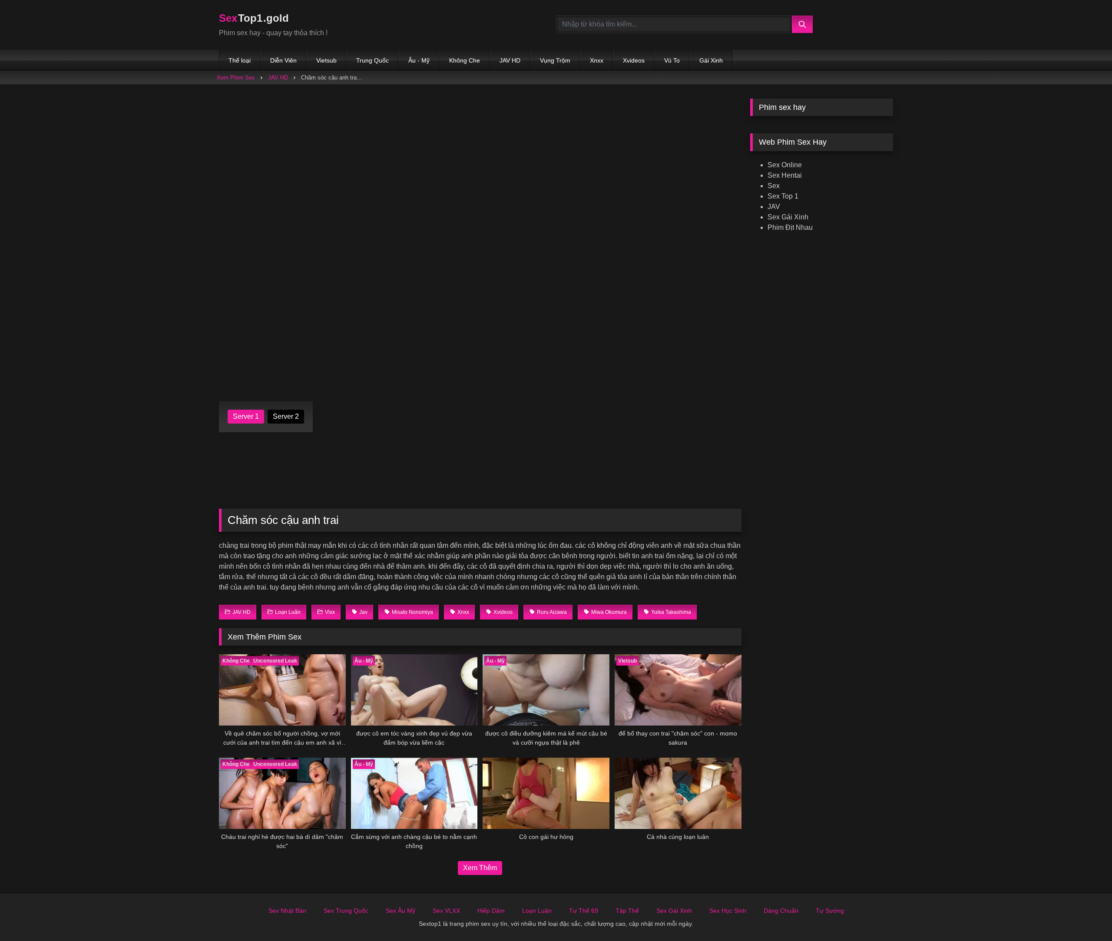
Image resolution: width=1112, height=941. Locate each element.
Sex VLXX (446, 910)
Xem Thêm (480, 867)
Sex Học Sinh (727, 910)
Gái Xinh (711, 60)
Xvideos (634, 60)
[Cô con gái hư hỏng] (546, 793)
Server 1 (246, 416)
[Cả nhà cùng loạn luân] (678, 793)
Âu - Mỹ (419, 60)
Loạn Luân (537, 910)
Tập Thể (627, 910)
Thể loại (239, 60)
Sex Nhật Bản (287, 910)
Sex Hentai (785, 175)
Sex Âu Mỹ (400, 910)
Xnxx (596, 60)
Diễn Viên (283, 60)
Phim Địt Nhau (790, 227)
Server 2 (286, 416)
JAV (774, 206)
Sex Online (785, 165)
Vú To (672, 60)
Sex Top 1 (783, 196)
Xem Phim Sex (236, 77)
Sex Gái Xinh (788, 217)
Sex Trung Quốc (346, 910)
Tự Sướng (830, 910)
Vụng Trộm (555, 60)
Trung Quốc (372, 60)
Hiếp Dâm (491, 910)
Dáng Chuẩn (781, 910)
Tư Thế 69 (583, 910)
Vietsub (326, 60)
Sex (774, 185)
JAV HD (510, 60)
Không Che (464, 60)
